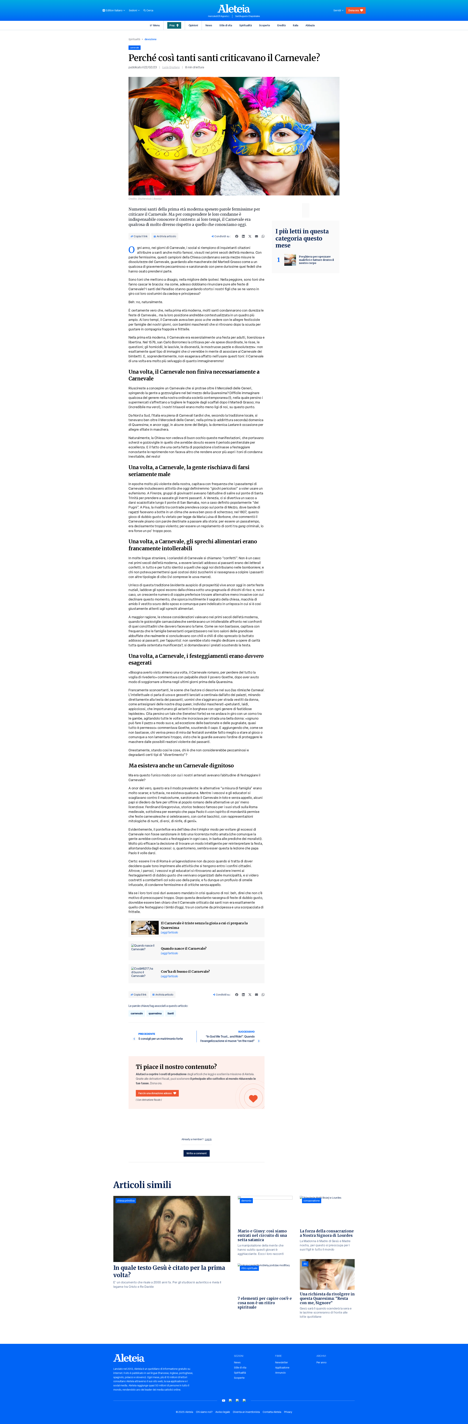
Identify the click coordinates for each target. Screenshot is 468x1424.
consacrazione (311, 1200)
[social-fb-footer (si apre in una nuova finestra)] (230, 1400)
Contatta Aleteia (272, 1412)
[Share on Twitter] (249, 236)
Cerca (149, 10)
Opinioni (193, 25)
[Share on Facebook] (236, 236)
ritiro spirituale (249, 1268)
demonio (246, 1200)
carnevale (137, 1013)
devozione (150, 39)
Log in (208, 1139)
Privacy (288, 1412)
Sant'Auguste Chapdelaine (247, 16)
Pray (172, 25)
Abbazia (310, 25)
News (208, 25)
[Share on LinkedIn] (243, 236)
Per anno (321, 1362)
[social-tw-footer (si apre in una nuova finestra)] (237, 1400)
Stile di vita (225, 25)
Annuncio (280, 1372)
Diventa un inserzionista (246, 1412)
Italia (295, 25)
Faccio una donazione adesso (155, 1093)
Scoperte (264, 25)
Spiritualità (245, 25)
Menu (156, 25)
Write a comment (196, 1153)
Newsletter (281, 1362)
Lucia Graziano (171, 67)
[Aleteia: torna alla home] (234, 8)
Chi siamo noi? (204, 1412)
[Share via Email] (256, 236)
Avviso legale (222, 1412)
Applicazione (282, 1367)
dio (305, 1263)
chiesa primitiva (126, 1200)
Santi (170, 1013)
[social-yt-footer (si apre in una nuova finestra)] (223, 1400)
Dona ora (353, 10)
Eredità (281, 25)
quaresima (155, 1013)
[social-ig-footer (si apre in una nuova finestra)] (244, 1400)
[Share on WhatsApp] (263, 236)
